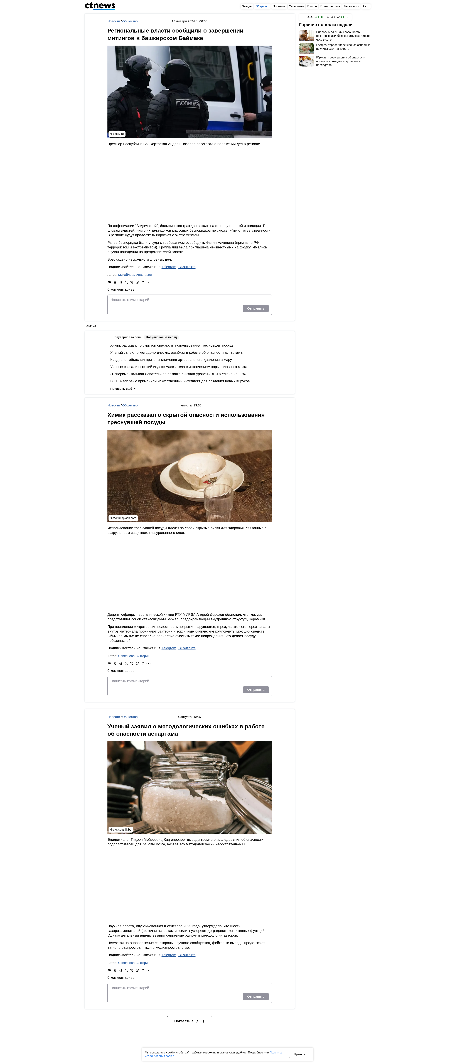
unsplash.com (127, 518)
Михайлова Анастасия (135, 275)
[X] (126, 282)
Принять (299, 1054)
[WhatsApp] (137, 282)
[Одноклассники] (115, 282)
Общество (130, 21)
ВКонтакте (187, 267)
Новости (114, 21)
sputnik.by (124, 829)
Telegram (169, 267)
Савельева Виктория (133, 656)
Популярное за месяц (161, 337)
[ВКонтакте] (109, 282)
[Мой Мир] (143, 282)
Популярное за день (127, 337)
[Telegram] (121, 282)
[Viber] (132, 282)
